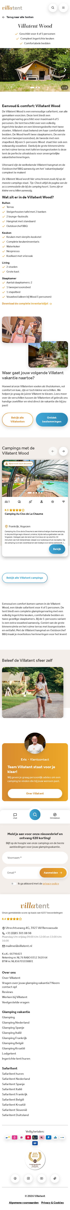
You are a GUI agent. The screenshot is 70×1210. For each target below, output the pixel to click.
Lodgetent (9, 1053)
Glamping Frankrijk (14, 1038)
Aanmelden (51, 872)
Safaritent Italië (12, 1089)
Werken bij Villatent (14, 997)
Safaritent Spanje (13, 1084)
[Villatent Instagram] (28, 1178)
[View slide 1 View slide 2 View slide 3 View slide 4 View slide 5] (35, 478)
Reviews (7, 992)
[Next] (64, 70)
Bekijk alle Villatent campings (24, 577)
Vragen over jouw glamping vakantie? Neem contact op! (31, 985)
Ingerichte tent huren (16, 1058)
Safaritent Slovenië (14, 1110)
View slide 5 (41, 492)
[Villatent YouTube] (41, 1178)
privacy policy (51, 883)
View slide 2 (36, 87)
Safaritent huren (13, 1074)
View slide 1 (32, 87)
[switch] (13, 883)
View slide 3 (39, 87)
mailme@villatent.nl (18, 946)
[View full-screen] (66, 52)
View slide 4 (39, 492)
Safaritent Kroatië (14, 1104)
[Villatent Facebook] (15, 1178)
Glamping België (13, 1043)
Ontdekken (55, 818)
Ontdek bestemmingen (51, 419)
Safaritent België (13, 1099)
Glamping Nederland (15, 1022)
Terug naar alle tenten (20, 17)
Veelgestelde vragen (15, 1002)
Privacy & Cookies (52, 1202)
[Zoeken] (52, 7)
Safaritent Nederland (16, 1079)
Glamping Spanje (13, 1027)
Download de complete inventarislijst (25, 303)
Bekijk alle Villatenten (18, 419)
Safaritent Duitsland (15, 1115)
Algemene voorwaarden (24, 1202)
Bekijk (57, 549)
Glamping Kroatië (13, 1048)
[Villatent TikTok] (54, 1178)
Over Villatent (35, 793)
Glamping (8, 1017)
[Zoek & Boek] (35, 814)
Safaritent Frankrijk (14, 1094)
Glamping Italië (12, 1033)
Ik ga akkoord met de (38, 883)
